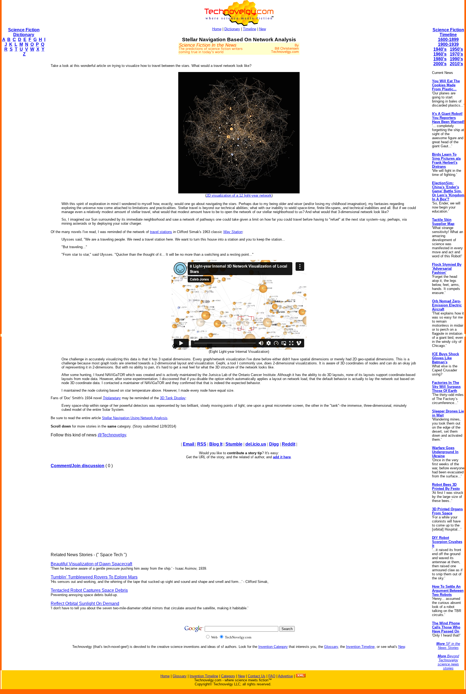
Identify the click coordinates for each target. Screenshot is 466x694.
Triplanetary (112, 398)
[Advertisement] (23, 142)
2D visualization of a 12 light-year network (239, 195)
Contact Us (256, 676)
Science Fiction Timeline (448, 32)
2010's (456, 63)
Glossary (331, 647)
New (262, 29)
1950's (456, 49)
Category (228, 676)
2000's (440, 63)
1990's (456, 59)
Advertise (285, 676)
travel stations (161, 232)
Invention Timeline (360, 647)
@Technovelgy (112, 435)
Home (216, 29)
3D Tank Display (173, 398)
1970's (456, 54)
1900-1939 (448, 44)
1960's (440, 54)
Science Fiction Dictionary (24, 32)
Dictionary (232, 29)
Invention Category (273, 647)
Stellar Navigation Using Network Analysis (134, 418)
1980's (440, 59)
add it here (282, 457)
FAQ (271, 676)
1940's (440, 49)
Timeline (249, 29)
